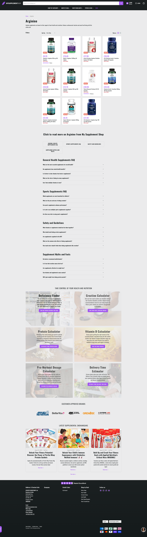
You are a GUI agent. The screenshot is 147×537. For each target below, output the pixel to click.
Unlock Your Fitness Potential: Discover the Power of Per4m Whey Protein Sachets (41, 455)
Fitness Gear (89, 8)
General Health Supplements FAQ (53, 144)
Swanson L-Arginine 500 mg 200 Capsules (70, 90)
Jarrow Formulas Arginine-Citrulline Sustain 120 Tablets (92, 59)
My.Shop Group (35, 526)
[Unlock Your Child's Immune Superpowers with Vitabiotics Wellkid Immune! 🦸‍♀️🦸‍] (73, 438)
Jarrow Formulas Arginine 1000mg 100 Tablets (50, 90)
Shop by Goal (65, 8)
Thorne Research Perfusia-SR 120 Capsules (91, 90)
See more (73, 474)
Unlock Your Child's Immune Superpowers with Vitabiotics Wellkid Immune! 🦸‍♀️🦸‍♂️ (73, 455)
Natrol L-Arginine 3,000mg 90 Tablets (70, 59)
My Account (65, 490)
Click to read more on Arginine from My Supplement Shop (73, 134)
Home (27, 16)
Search (41, 526)
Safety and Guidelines (94, 144)
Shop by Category (53, 8)
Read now (40, 468)
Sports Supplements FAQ (73, 144)
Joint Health (83, 497)
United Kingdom (114, 521)
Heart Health (83, 492)
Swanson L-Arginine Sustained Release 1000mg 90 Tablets (50, 120)
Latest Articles (28, 526)
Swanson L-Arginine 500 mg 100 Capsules (50, 59)
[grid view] (118, 33)
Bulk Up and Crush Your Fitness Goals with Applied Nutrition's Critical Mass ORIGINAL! (105, 455)
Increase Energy (84, 495)
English (104, 521)
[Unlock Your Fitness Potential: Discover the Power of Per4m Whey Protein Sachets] (41, 438)
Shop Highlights (77, 8)
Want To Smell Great (85, 501)
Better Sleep (83, 490)
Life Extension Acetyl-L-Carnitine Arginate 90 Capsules (111, 59)
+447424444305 (29, 510)
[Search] (121, 3)
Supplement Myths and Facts (52, 150)
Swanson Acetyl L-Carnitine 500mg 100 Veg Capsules (112, 90)
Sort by (43, 33)
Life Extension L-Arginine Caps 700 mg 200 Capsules (91, 120)
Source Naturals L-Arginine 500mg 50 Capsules (71, 120)
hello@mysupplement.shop (31, 507)
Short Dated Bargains (85, 499)
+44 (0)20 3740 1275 (30, 514)
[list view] (120, 33)
